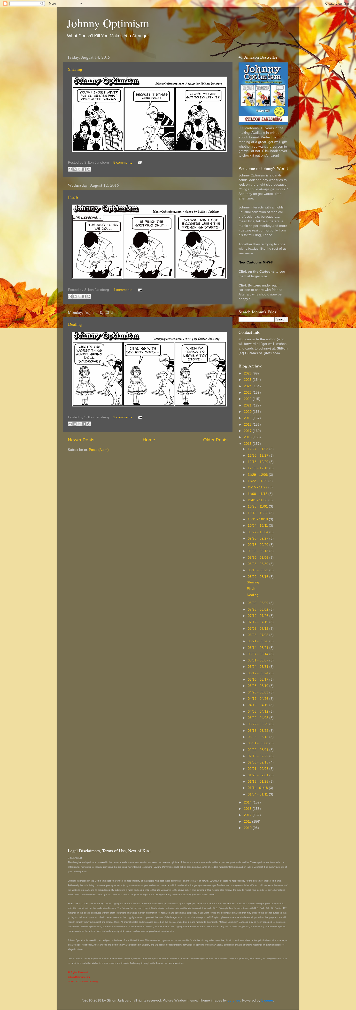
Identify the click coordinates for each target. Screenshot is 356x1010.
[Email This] (70, 169)
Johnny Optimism (108, 23)
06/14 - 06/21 (258, 648)
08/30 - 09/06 (258, 557)
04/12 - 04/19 (258, 705)
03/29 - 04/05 (258, 718)
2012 (248, 815)
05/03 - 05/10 (258, 686)
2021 (248, 405)
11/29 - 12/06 (258, 475)
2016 (248, 437)
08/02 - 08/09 (258, 603)
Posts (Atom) (99, 450)
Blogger (267, 1000)
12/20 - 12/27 (258, 455)
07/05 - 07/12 (258, 628)
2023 (248, 392)
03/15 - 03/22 (258, 730)
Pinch (73, 197)
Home (149, 439)
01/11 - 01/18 (258, 788)
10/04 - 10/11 (258, 525)
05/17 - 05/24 (258, 673)
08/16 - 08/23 (258, 570)
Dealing (75, 324)
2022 (248, 399)
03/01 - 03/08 (258, 743)
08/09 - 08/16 (258, 577)
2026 (248, 373)
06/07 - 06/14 (258, 654)
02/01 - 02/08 (258, 769)
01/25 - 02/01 (258, 775)
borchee (234, 1000)
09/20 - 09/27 (258, 538)
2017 (248, 431)
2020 (248, 412)
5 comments (122, 162)
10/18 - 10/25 (258, 513)
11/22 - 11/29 (258, 481)
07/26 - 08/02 (258, 609)
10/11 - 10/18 (258, 519)
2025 (248, 380)
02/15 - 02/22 (258, 756)
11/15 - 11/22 (258, 487)
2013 (248, 809)
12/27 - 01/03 (258, 449)
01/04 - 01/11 (258, 794)
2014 (248, 802)
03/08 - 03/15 (258, 737)
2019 (248, 418)
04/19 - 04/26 (258, 698)
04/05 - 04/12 (258, 711)
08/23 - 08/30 (258, 564)
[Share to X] (79, 169)
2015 (248, 443)
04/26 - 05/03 (258, 692)
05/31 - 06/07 (258, 660)
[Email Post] (139, 162)
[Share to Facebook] (84, 169)
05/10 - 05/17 (258, 679)
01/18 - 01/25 (258, 781)
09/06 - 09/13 (258, 551)
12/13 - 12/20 (258, 462)
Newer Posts (81, 439)
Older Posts (215, 439)
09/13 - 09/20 (258, 545)
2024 (248, 386)
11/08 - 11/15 (258, 494)
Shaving (75, 69)
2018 (248, 424)
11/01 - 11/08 (258, 500)
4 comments (122, 290)
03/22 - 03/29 (258, 724)
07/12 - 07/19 (258, 622)
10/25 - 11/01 (258, 506)
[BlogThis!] (74, 169)
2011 (248, 821)
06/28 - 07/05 (258, 635)
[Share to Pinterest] (88, 169)
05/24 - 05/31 (258, 666)
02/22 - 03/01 (258, 750)
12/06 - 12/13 (258, 468)
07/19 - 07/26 (258, 616)
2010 (248, 828)
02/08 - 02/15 (258, 762)
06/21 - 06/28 (258, 641)
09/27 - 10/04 (258, 532)
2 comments (122, 417)
